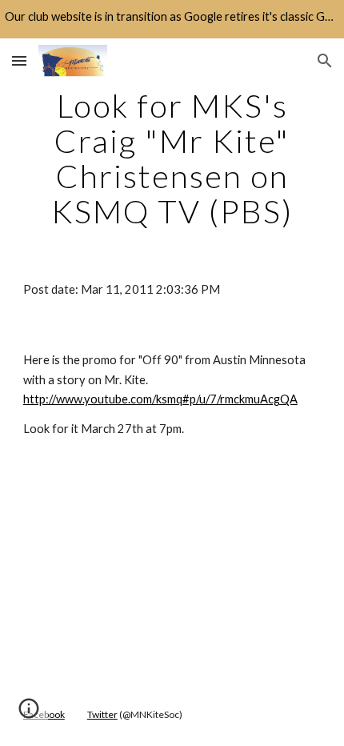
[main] (172, 158)
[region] (172, 19)
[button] (19, 60)
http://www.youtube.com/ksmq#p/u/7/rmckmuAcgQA (160, 399)
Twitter (102, 714)
